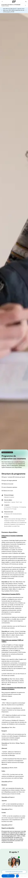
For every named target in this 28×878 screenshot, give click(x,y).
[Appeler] (25, 1)
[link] (11, 5)
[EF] (14, 2)
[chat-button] (21, 875)
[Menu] (25, 5)
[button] (2, 1)
